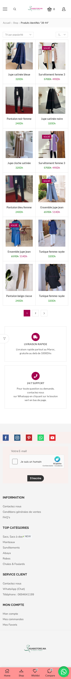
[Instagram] (17, 438)
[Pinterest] (29, 438)
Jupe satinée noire (52, 118)
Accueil (6, 22)
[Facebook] (6, 438)
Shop (15, 22)
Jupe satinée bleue (19, 74)
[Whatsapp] (41, 438)
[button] (63, 671)
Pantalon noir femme (19, 118)
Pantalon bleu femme (19, 207)
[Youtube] (52, 438)
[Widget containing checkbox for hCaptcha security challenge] (36, 461)
